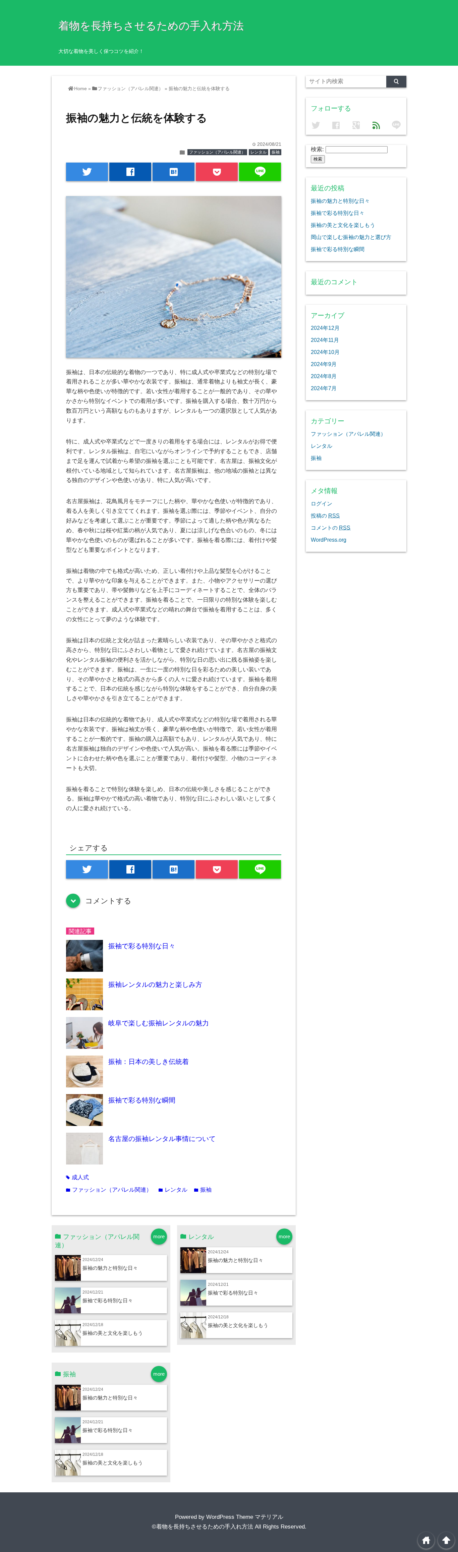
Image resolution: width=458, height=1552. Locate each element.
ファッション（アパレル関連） (217, 152)
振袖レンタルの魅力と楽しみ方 (155, 984)
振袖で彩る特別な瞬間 (141, 1100)
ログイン (321, 503)
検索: (317, 149)
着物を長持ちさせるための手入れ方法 (151, 26)
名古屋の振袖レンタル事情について (162, 1138)
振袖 (276, 152)
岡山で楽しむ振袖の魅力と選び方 (351, 237)
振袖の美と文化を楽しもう (112, 1333)
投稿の (325, 516)
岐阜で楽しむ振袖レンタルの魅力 (158, 1023)
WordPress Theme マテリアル (244, 1517)
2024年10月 (325, 352)
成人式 (77, 1177)
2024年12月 (325, 328)
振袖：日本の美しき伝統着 (148, 1061)
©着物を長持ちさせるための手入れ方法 (202, 1527)
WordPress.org (328, 540)
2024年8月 (324, 376)
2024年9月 (324, 364)
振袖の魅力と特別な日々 (110, 1268)
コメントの (330, 528)
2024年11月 (325, 340)
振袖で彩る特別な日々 (141, 946)
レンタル (258, 152)
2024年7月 (324, 388)
